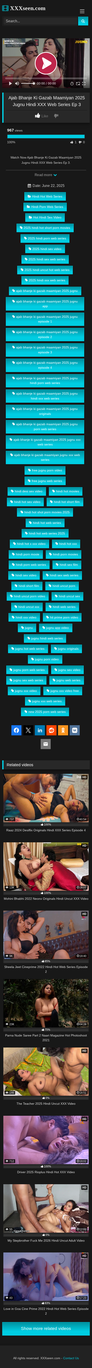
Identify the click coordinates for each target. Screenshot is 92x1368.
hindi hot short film (67, 502)
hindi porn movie (27, 554)
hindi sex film (69, 564)
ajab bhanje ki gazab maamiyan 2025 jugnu (47, 291)
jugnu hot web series (29, 648)
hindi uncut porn (63, 586)
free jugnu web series (47, 481)
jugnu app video (57, 627)
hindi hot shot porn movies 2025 (47, 512)
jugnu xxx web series (47, 701)
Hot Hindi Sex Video (47, 217)
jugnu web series (68, 680)
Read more (44, 175)
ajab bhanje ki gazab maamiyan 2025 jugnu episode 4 (47, 365)
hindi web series (64, 607)
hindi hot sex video (27, 502)
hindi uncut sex (69, 596)
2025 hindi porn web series (47, 238)
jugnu (29, 627)
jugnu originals (68, 648)
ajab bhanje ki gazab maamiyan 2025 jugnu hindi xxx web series (47, 396)
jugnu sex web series (28, 680)
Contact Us (71, 1358)
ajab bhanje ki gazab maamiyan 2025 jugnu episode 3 (47, 349)
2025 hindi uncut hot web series (47, 270)
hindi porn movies (65, 554)
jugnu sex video (69, 670)
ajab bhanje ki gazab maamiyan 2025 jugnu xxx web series (47, 442)
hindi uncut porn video (29, 596)
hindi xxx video (26, 617)
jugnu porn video (47, 659)
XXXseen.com (27, 8)
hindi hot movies (67, 491)
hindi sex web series (64, 575)
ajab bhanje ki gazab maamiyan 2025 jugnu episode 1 (47, 319)
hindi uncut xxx (28, 607)
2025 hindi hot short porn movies (47, 228)
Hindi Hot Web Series (47, 196)
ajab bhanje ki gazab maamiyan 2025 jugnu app (47, 304)
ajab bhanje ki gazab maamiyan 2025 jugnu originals (47, 411)
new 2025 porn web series (47, 712)
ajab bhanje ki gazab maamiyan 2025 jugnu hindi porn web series (47, 380)
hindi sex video (25, 575)
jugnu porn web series (29, 670)
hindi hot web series (47, 523)
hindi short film (29, 586)
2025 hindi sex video (46, 249)
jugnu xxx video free (64, 691)
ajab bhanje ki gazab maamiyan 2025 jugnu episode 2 (47, 334)
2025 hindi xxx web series (47, 280)
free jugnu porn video (47, 470)
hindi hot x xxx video (31, 543)
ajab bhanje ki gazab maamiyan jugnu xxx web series (47, 457)
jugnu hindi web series (47, 638)
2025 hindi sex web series (47, 259)
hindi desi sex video (28, 491)
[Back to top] (78, 1354)
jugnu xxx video (26, 691)
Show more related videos (46, 1328)
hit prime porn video (64, 617)
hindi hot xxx (68, 543)
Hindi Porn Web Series (47, 207)
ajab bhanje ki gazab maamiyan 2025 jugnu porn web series (47, 426)
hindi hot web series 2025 (47, 533)
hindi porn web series (31, 564)
